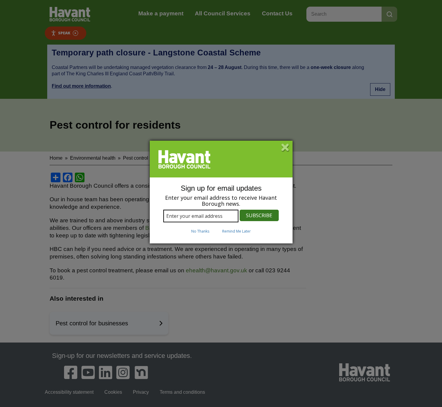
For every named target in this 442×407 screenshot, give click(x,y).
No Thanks (200, 231)
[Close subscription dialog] (285, 148)
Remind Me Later (236, 231)
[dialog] (221, 192)
